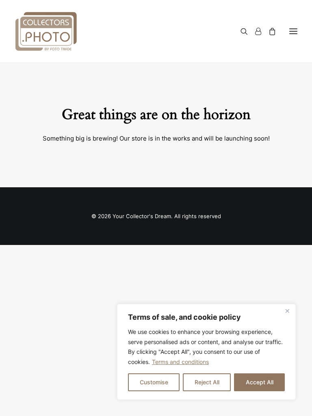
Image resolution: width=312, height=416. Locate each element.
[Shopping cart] (268, 31)
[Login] (254, 31)
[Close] (287, 311)
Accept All (259, 382)
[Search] (240, 31)
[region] (206, 352)
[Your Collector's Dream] (46, 31)
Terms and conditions (180, 361)
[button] (293, 31)
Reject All (207, 382)
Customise (154, 382)
